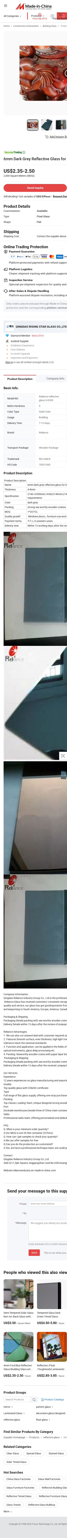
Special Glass (33, 1453)
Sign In (9, 362)
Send (34, 1252)
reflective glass (12, 1419)
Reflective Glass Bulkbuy (41, 1504)
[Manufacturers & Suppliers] (33, 6)
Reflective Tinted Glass (18, 1496)
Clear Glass (12, 1453)
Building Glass (49, 25)
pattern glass (43, 1406)
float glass (42, 1419)
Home (6, 25)
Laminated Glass (13, 1413)
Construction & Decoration (26, 25)
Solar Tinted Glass (16, 1462)
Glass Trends (13, 1504)
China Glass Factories (18, 1479)
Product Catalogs (54, 1399)
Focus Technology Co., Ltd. (45, 1523)
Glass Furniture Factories (20, 1487)
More (7, 1511)
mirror (7, 1406)
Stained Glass (56, 1453)
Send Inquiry (35, 188)
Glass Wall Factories (49, 1479)
